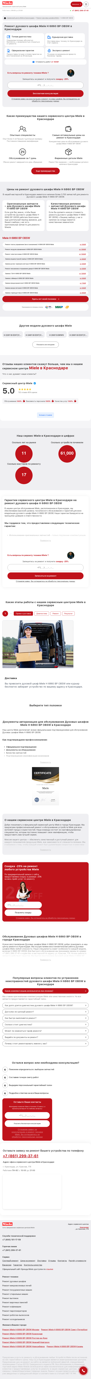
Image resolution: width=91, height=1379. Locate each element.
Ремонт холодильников (13, 1319)
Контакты (62, 1261)
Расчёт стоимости (77, 1261)
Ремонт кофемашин (11, 1307)
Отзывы (52, 1261)
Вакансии (6, 1265)
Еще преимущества (45, 171)
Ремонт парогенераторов (14, 1311)
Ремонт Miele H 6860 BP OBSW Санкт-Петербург (64, 1330)
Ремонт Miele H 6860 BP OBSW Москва (20, 1330)
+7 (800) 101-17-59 (11, 1240)
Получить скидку (23, 912)
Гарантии (17, 1265)
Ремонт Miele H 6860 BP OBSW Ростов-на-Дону (25, 1338)
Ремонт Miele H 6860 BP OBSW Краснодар (22, 1334)
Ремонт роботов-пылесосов (15, 1315)
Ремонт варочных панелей (14, 1302)
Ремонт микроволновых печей (16, 1285)
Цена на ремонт (27, 1261)
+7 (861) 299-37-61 (80, 10)
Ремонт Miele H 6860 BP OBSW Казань (65, 1346)
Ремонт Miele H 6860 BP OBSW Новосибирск (23, 1346)
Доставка (41, 1261)
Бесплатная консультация (45, 93)
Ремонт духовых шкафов (14, 1281)
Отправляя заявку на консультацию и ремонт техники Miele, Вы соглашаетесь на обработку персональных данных (27, 1133)
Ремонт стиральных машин (15, 1294)
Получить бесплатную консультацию (27, 1123)
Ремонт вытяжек (10, 1298)
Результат (68, 614)
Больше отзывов (45, 415)
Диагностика (41, 614)
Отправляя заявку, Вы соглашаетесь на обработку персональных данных (45, 581)
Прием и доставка (23, 614)
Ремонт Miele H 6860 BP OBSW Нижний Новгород (25, 1342)
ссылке (49, 1269)
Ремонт (55, 614)
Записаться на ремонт (45, 576)
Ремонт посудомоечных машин (17, 1290)
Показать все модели (45, 344)
